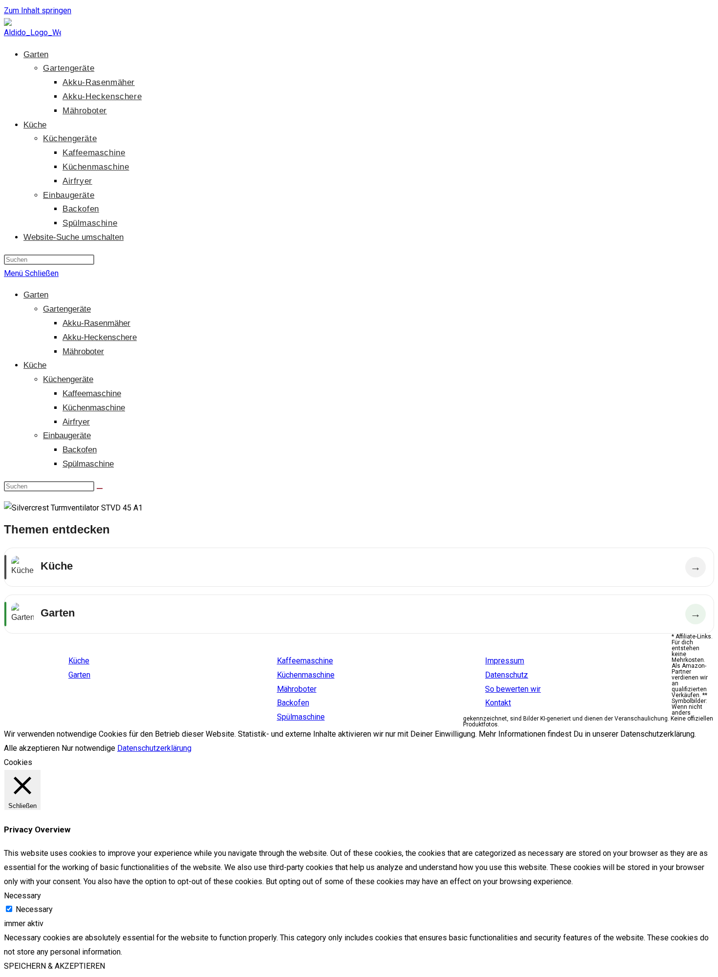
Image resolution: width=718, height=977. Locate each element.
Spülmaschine (88, 463)
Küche (34, 365)
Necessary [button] (22, 895)
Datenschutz (506, 675)
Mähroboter (83, 351)
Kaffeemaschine (92, 393)
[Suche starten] (99, 488)
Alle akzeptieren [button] (32, 748)
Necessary (34, 909)
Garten (35, 294)
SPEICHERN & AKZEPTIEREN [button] (54, 966)
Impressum (504, 660)
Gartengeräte (67, 309)
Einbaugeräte (67, 435)
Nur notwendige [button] (88, 748)
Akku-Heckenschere (100, 337)
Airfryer (76, 421)
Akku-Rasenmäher (96, 323)
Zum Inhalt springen (37, 10)
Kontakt (498, 702)
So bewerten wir (513, 689)
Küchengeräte (68, 379)
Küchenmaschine (94, 407)
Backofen (80, 449)
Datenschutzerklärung (154, 748)
